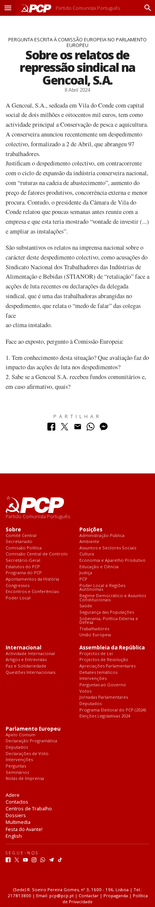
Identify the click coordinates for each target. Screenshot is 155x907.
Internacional (23, 647)
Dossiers (16, 815)
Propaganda (115, 895)
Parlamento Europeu (33, 729)
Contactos (17, 801)
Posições (90, 529)
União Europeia (95, 635)
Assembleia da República (112, 647)
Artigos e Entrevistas (26, 660)
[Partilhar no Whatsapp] (90, 428)
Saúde (85, 606)
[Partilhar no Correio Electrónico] (78, 428)
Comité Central (21, 536)
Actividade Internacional (30, 654)
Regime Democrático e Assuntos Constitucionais (112, 598)
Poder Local (18, 598)
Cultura (86, 554)
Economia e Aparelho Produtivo (112, 560)
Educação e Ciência (99, 567)
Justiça (85, 573)
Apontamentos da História (32, 579)
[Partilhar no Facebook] (51, 428)
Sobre (13, 529)
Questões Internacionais (30, 672)
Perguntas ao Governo (102, 685)
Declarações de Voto (27, 754)
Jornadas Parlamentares (103, 697)
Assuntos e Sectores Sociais (107, 548)
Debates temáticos (98, 672)
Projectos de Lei (96, 654)
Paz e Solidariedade (26, 666)
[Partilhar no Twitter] (64, 428)
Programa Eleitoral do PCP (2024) (112, 710)
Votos (85, 691)
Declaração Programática (31, 741)
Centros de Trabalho (29, 808)
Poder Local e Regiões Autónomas (102, 588)
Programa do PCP (24, 573)
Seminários (17, 772)
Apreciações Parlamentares (107, 666)
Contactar (89, 895)
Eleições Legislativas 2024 (104, 716)
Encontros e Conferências (32, 592)
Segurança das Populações (106, 612)
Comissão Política (24, 548)
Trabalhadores (94, 629)
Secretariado (19, 542)
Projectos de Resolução (103, 660)
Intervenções (92, 678)
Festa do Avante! (24, 829)
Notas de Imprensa (25, 779)
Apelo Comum (20, 735)
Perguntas (16, 766)
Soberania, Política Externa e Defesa (108, 621)
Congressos (17, 586)
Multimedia (18, 822)
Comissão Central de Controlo (37, 554)
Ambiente (89, 542)
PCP (83, 579)
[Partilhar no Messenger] (104, 428)
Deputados (90, 704)
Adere (13, 795)
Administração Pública (102, 536)
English (14, 836)
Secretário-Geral (23, 560)
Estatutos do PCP (23, 567)
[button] (8, 8)
